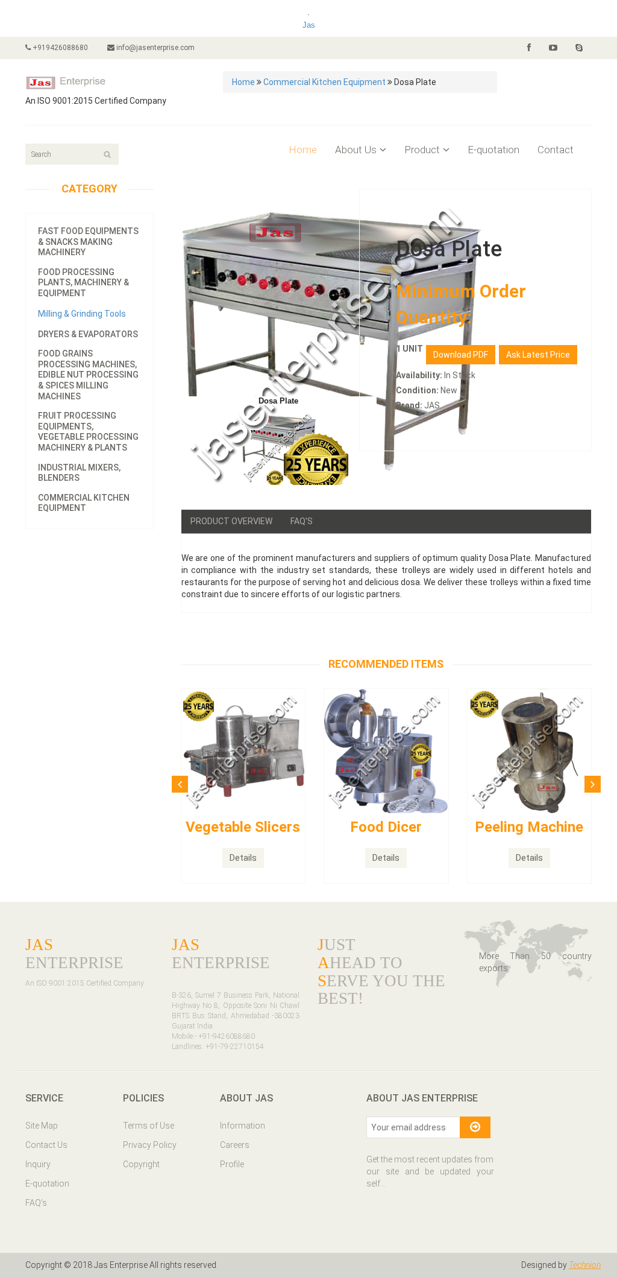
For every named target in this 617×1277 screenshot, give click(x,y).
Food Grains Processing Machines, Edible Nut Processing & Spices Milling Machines (88, 375)
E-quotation (493, 150)
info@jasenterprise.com (154, 47)
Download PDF (460, 355)
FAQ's (301, 521)
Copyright (141, 1164)
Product (422, 150)
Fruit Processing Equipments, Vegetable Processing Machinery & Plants (88, 431)
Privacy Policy (150, 1145)
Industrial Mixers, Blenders (79, 473)
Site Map (41, 1125)
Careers (234, 1145)
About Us (356, 150)
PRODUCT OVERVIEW (231, 521)
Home (243, 82)
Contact (555, 150)
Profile (232, 1164)
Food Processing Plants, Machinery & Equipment (83, 282)
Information (242, 1125)
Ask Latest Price (538, 355)
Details (243, 857)
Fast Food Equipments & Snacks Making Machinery (88, 241)
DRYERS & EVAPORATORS (88, 334)
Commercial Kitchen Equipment (324, 82)
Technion (585, 1265)
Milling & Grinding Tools (82, 313)
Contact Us (46, 1145)
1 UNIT (409, 348)
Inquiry (38, 1164)
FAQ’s (36, 1203)
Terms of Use (148, 1125)
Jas (308, 25)
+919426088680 (59, 47)
